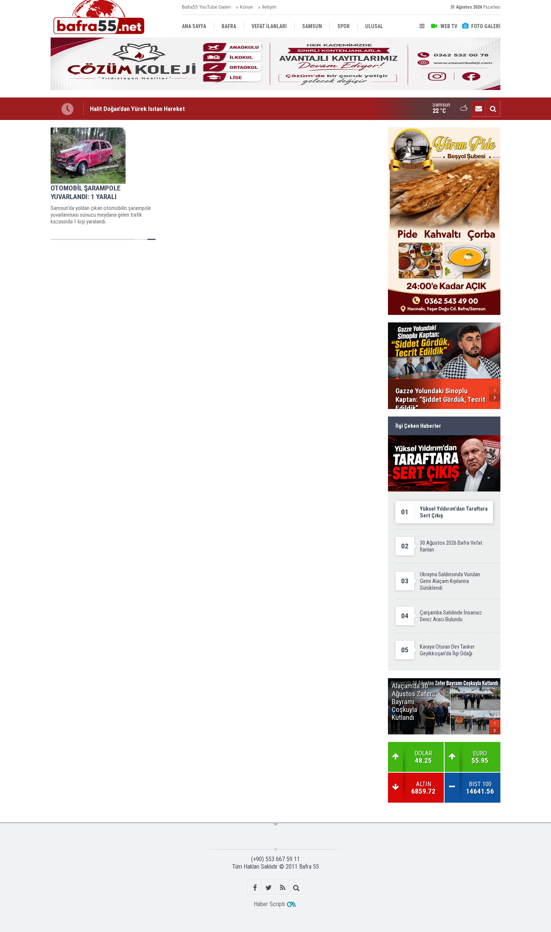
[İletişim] (479, 108)
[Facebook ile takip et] (255, 887)
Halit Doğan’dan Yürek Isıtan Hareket (137, 108)
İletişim (269, 7)
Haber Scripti (269, 904)
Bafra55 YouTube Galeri (206, 7)
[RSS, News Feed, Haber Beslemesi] (282, 887)
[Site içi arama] (493, 108)
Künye (246, 7)
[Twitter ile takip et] (269, 887)
